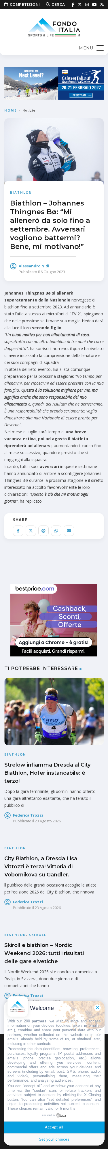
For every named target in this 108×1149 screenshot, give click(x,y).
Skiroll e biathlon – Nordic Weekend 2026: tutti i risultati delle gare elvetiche (44, 953)
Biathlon (21, 192)
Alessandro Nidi (34, 266)
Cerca (58, 4)
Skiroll (37, 934)
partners (39, 1021)
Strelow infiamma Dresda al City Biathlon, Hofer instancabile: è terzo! (47, 773)
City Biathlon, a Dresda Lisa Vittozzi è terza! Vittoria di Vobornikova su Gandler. (40, 866)
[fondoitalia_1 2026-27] (54, 83)
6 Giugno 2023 (53, 271)
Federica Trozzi (28, 815)
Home (10, 110)
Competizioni (25, 4)
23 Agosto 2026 (48, 821)
